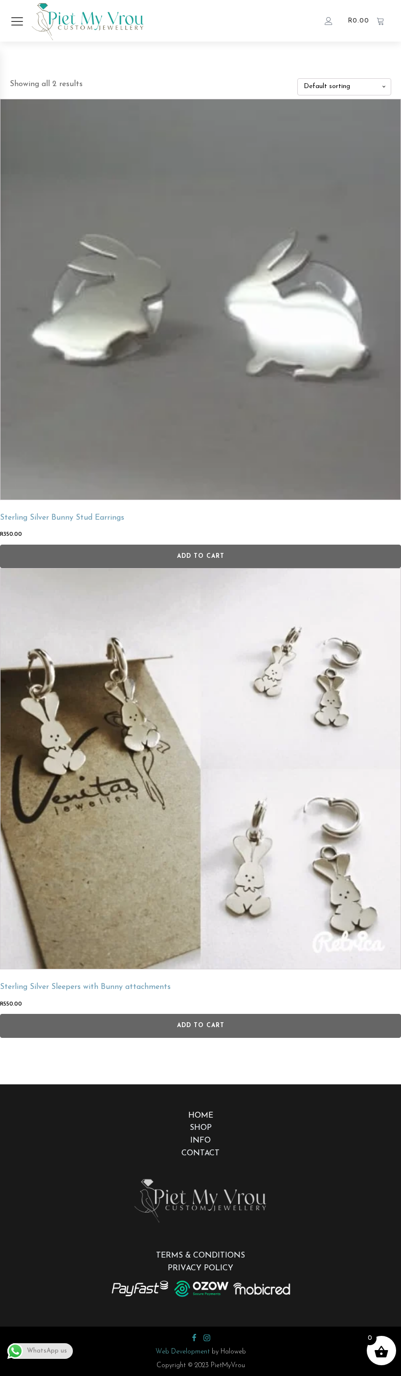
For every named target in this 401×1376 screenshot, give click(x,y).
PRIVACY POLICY (200, 1268)
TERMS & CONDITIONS (200, 1256)
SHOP (201, 1128)
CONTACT (200, 1153)
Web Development (183, 1352)
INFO (200, 1141)
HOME (200, 1116)
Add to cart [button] (200, 556)
